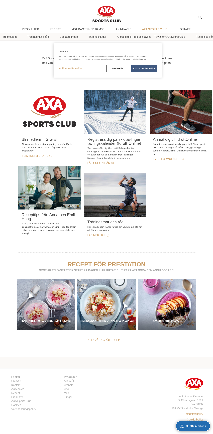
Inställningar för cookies (70, 68)
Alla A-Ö (69, 381)
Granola (68, 385)
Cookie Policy (195, 419)
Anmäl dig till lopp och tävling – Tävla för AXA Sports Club (151, 36)
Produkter (30, 29)
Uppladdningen (69, 36)
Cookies (16, 405)
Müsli (67, 393)
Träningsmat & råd (38, 36)
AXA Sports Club (154, 29)
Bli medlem (10, 36)
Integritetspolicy (194, 413)
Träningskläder (97, 36)
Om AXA (16, 381)
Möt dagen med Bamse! (88, 29)
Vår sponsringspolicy (23, 409)
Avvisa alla (117, 68)
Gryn (67, 389)
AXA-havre (123, 29)
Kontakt (184, 29)
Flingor (68, 397)
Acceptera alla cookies (144, 68)
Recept (55, 29)
